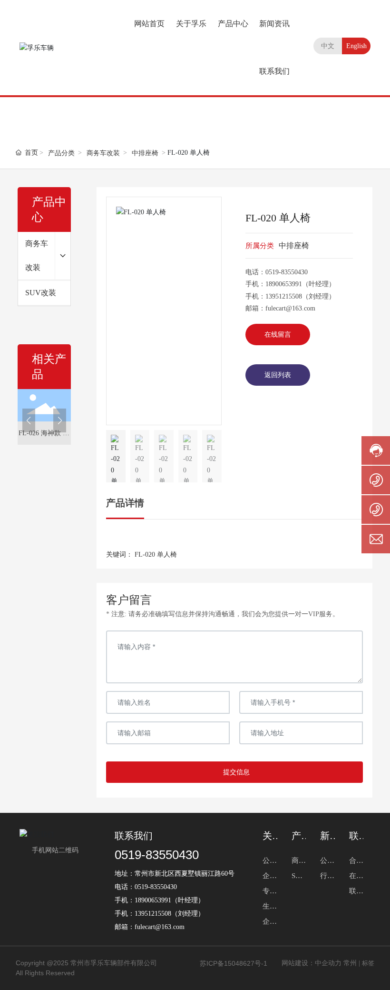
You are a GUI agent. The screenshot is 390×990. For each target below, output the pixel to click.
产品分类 (61, 153)
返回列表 (277, 375)
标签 (368, 963)
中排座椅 (145, 153)
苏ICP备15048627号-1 (233, 963)
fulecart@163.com (290, 308)
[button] (28, 420)
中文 (327, 46)
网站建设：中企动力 (311, 963)
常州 (350, 963)
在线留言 (277, 334)
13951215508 (283, 296)
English (356, 46)
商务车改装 (103, 153)
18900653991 (283, 284)
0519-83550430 (286, 272)
